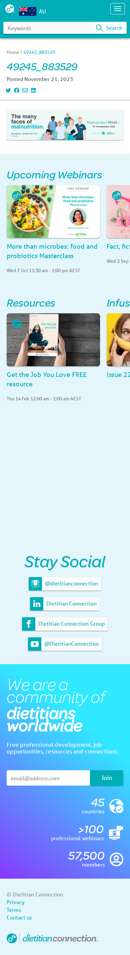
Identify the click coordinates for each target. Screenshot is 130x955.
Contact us (19, 917)
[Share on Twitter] (7, 90)
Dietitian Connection (71, 603)
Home (13, 52)
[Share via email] (24, 90)
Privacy (15, 901)
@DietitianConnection (71, 643)
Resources (31, 302)
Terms (14, 909)
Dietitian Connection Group (71, 623)
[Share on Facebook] (16, 90)
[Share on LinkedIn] (32, 90)
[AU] (28, 11)
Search (113, 27)
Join (106, 777)
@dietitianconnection (71, 583)
